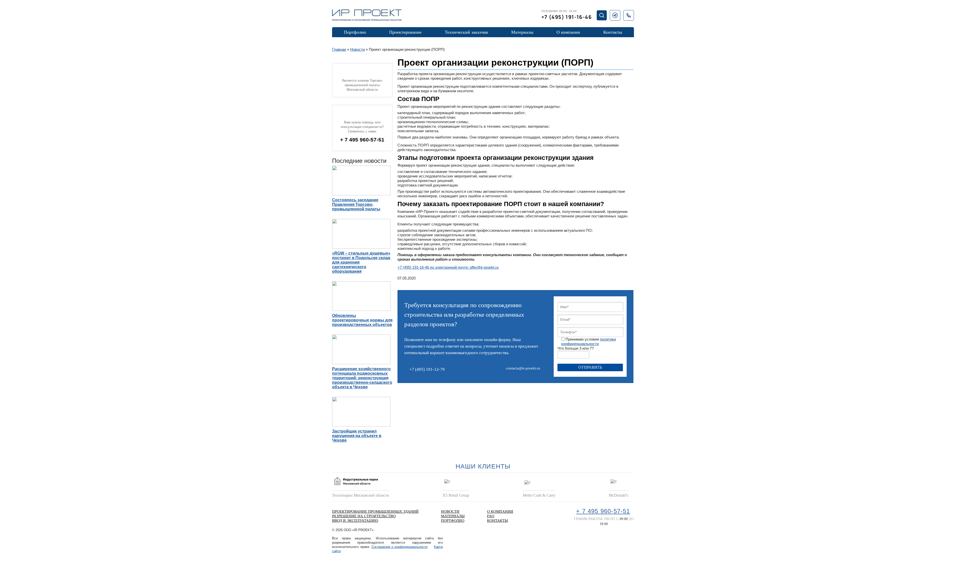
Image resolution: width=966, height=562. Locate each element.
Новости (357, 49)
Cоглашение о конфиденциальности (400, 547)
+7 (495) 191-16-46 (566, 17)
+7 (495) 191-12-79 (427, 369)
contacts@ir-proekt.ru (523, 368)
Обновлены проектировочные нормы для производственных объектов (362, 320)
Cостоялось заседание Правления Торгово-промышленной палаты (356, 204)
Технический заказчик (466, 32)
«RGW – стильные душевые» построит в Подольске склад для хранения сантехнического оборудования (361, 262)
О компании (568, 32)
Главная (339, 49)
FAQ (490, 516)
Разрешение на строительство (364, 516)
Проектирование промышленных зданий (375, 511)
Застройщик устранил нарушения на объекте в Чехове (356, 435)
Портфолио (355, 32)
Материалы (522, 32)
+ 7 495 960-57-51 (362, 140)
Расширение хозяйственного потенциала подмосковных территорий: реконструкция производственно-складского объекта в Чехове (362, 378)
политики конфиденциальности (588, 341)
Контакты (612, 32)
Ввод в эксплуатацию (355, 521)
